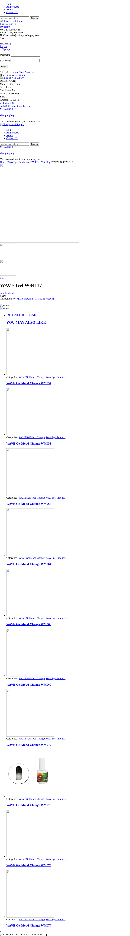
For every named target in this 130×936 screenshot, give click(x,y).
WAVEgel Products (18, 162)
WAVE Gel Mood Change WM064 (28, 564)
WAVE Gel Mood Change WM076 (28, 865)
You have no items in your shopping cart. (20, 121)
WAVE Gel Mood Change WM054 (28, 383)
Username (5, 54)
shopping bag (7, 115)
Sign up (21, 75)
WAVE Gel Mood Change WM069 (28, 684)
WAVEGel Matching (39, 162)
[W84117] (8, 274)
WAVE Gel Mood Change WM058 (28, 443)
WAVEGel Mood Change (32, 377)
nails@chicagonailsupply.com (15, 106)
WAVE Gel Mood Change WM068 (28, 624)
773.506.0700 (7, 103)
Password (5, 60)
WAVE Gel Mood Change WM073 (28, 805)
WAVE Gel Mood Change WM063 (28, 503)
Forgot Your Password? (23, 72)
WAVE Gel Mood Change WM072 (28, 744)
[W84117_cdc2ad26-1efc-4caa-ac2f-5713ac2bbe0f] (39, 241)
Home (9, 4)
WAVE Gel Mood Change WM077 (28, 925)
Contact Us (12, 12)
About (9, 9)
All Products (12, 6)
